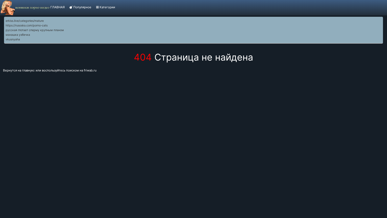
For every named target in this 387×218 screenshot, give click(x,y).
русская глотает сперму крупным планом (35, 30)
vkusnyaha (13, 39)
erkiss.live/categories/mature (25, 20)
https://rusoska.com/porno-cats (27, 25)
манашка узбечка (18, 34)
